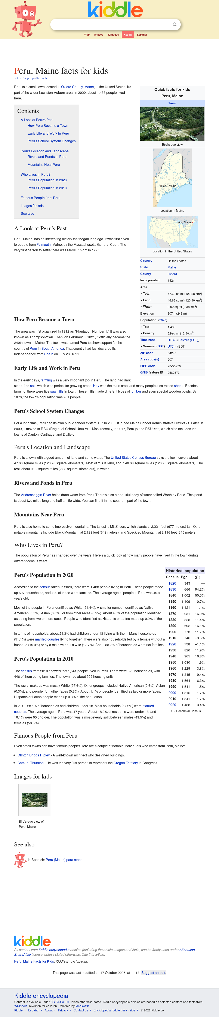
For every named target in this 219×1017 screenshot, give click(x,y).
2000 (172, 692)
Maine (172, 267)
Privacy (63, 1010)
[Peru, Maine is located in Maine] (172, 177)
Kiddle (18, 1010)
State (144, 267)
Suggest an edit (153, 972)
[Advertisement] (109, 51)
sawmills (57, 391)
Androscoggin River (36, 494)
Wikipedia (20, 1006)
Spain (48, 353)
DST (161, 346)
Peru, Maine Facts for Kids (34, 961)
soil (33, 385)
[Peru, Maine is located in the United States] (172, 231)
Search (175, 24)
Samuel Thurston (31, 762)
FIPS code (147, 366)
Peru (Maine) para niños (64, 859)
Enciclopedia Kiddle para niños (114, 1010)
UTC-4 (172, 346)
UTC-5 (172, 340)
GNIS (144, 372)
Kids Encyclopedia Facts (31, 78)
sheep (178, 385)
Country (146, 260)
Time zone (147, 340)
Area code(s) (149, 359)
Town (172, 103)
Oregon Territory (126, 762)
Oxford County (72, 86)
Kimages (113, 34)
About (49, 1010)
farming (46, 380)
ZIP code (146, 353)
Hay (96, 385)
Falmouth (44, 244)
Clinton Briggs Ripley (34, 755)
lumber (136, 391)
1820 (172, 583)
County (145, 274)
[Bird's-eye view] (172, 123)
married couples (47, 639)
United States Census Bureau (133, 457)
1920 (172, 644)
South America (52, 348)
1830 (172, 589)
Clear (166, 24)
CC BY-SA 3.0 (59, 1002)
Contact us (81, 1010)
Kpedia (128, 34)
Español (142, 34)
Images (98, 34)
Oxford (172, 274)
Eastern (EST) (188, 340)
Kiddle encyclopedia (54, 949)
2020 (162, 320)
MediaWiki (82, 1006)
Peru (33, 348)
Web (87, 34)
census (45, 586)
